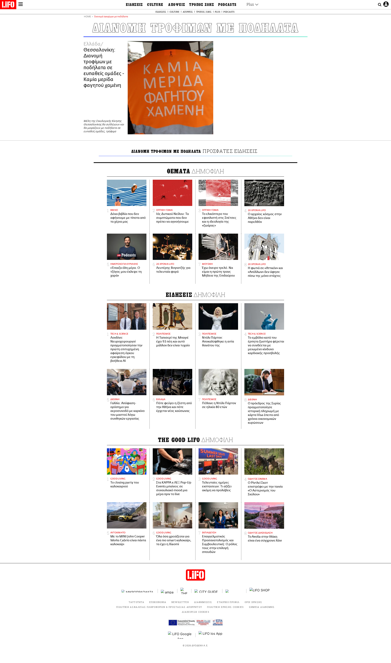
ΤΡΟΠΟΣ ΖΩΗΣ (201, 4)
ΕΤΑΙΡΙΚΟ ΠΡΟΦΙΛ (228, 602)
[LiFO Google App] (180, 635)
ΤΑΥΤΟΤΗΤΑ (136, 602)
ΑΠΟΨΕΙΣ (176, 4)
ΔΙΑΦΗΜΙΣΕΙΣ (203, 602)
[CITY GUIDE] (206, 591)
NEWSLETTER (180, 602)
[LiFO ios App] (211, 635)
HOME (87, 17)
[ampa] (167, 591)
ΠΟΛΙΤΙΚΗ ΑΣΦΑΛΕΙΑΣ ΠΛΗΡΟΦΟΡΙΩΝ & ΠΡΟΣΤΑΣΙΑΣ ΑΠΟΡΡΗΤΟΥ (159, 607)
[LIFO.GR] (8, 5)
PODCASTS (227, 4)
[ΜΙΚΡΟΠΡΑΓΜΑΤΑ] (138, 591)
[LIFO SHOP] (259, 591)
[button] (20, 4)
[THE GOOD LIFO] (184, 591)
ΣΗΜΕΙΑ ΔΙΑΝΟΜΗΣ (262, 607)
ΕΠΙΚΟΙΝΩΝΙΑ (157, 602)
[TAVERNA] (234, 591)
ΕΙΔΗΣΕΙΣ (134, 4)
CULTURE (155, 4)
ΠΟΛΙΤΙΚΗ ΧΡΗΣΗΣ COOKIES (225, 607)
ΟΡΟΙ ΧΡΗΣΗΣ (253, 602)
